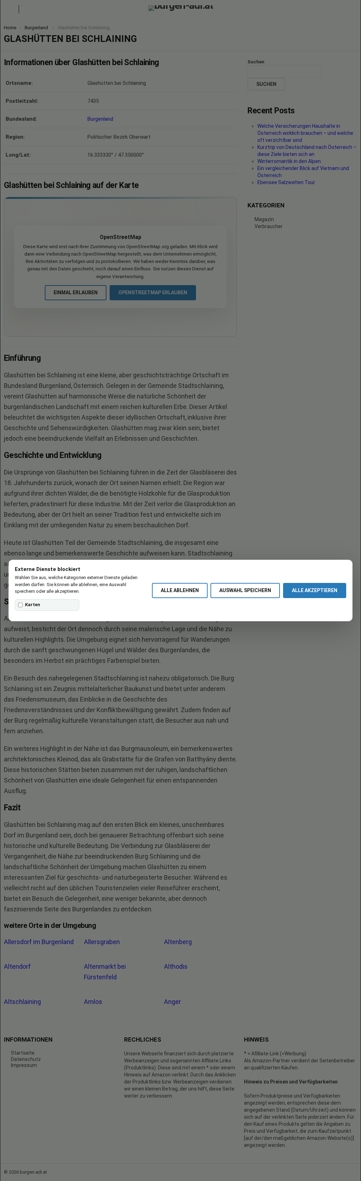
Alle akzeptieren (314, 590)
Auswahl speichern (245, 590)
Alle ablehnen (180, 590)
